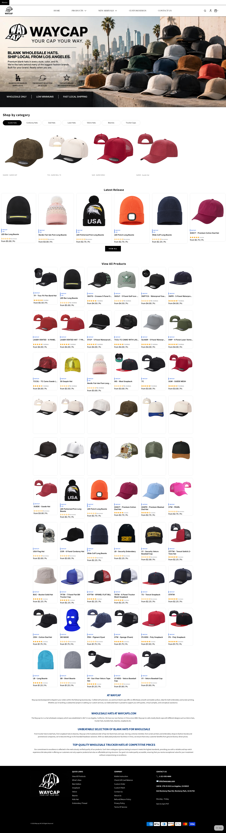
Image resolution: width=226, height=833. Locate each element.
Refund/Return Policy (122, 799)
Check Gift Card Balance (123, 780)
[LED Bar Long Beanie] (18, 210)
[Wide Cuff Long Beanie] (170, 211)
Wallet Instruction (121, 776)
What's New (76, 780)
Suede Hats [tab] (12, 122)
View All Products (79, 776)
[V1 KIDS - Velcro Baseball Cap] (126, 661)
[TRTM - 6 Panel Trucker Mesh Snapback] (126, 578)
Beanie (75, 795)
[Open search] (205, 11)
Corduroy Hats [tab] (32, 122)
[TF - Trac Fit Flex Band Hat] (46, 279)
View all (113, 249)
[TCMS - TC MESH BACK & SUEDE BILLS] (72, 408)
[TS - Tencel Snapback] (153, 578)
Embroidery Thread (79, 803)
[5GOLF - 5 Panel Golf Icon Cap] (126, 279)
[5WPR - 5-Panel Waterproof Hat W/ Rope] (180, 279)
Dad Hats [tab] (51, 122)
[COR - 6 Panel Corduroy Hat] (72, 534)
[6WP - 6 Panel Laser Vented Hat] (180, 323)
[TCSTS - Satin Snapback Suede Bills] (72, 449)
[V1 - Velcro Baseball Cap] (153, 661)
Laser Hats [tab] (72, 122)
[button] (5, 239)
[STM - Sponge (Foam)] (126, 620)
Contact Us (118, 791)
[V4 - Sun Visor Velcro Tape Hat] (99, 661)
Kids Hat (75, 799)
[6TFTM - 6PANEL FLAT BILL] (99, 578)
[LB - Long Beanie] (45, 661)
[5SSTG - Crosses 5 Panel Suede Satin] (99, 279)
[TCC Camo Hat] (126, 449)
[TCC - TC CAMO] (99, 408)
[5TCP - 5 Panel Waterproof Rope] (99, 323)
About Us (117, 795)
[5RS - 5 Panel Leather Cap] (153, 449)
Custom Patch (119, 788)
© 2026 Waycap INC (36, 823)
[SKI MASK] (72, 620)
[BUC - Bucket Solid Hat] (45, 578)
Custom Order (119, 784)
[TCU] (45, 449)
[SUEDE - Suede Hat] (46, 490)
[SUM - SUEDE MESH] (180, 364)
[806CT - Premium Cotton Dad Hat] (207, 211)
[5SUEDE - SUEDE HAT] (126, 408)
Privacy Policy (119, 803)
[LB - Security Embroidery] (126, 534)
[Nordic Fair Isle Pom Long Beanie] (56, 211)
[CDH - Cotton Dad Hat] (45, 620)
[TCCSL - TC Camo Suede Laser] (45, 364)
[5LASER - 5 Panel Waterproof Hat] (153, 323)
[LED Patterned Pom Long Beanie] (94, 211)
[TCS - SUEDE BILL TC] (45, 408)
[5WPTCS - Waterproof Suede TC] (153, 279)
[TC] (153, 364)
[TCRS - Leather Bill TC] (180, 449)
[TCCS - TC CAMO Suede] (99, 449)
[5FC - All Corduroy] (153, 408)
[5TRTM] (180, 578)
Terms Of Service (120, 807)
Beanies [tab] (111, 122)
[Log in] (210, 10)
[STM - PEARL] (180, 490)
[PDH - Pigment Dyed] (99, 620)
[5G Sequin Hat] (72, 364)
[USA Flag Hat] (45, 534)
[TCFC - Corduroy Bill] (180, 408)
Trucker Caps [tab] (131, 122)
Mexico (4, 2)
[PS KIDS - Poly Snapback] (153, 620)
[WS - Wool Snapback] (126, 364)
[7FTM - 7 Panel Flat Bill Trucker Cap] (72, 578)
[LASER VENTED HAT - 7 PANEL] (72, 323)
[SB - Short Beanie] (72, 661)
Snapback (76, 788)
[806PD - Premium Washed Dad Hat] (153, 490)
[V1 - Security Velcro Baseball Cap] (153, 534)
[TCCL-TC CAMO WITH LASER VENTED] (126, 323)
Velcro (74, 791)
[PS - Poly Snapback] (180, 620)
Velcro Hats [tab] (91, 122)
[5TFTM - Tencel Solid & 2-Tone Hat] (180, 534)
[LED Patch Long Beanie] (132, 211)
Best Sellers (76, 784)
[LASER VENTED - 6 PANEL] (45, 323)
